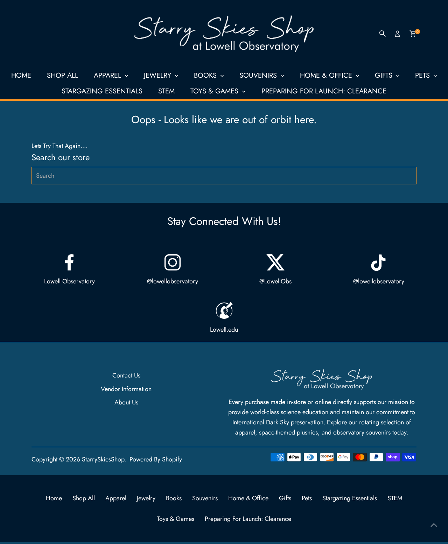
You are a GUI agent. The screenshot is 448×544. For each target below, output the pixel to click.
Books (206, 75)
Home (21, 75)
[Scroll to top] (434, 525)
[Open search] (382, 33)
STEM (166, 91)
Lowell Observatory (69, 281)
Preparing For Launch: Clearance (323, 91)
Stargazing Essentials (102, 91)
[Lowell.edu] (224, 310)
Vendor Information (126, 389)
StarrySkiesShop (103, 459)
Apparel (108, 75)
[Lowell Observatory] (69, 262)
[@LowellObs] (275, 262)
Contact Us (126, 375)
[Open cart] (412, 33)
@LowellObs (275, 281)
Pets (423, 75)
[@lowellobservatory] (172, 262)
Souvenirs (259, 75)
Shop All (62, 75)
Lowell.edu (224, 329)
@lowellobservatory (172, 281)
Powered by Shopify (156, 459)
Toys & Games (215, 91)
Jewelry (158, 75)
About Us (126, 402)
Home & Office (327, 75)
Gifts (384, 75)
